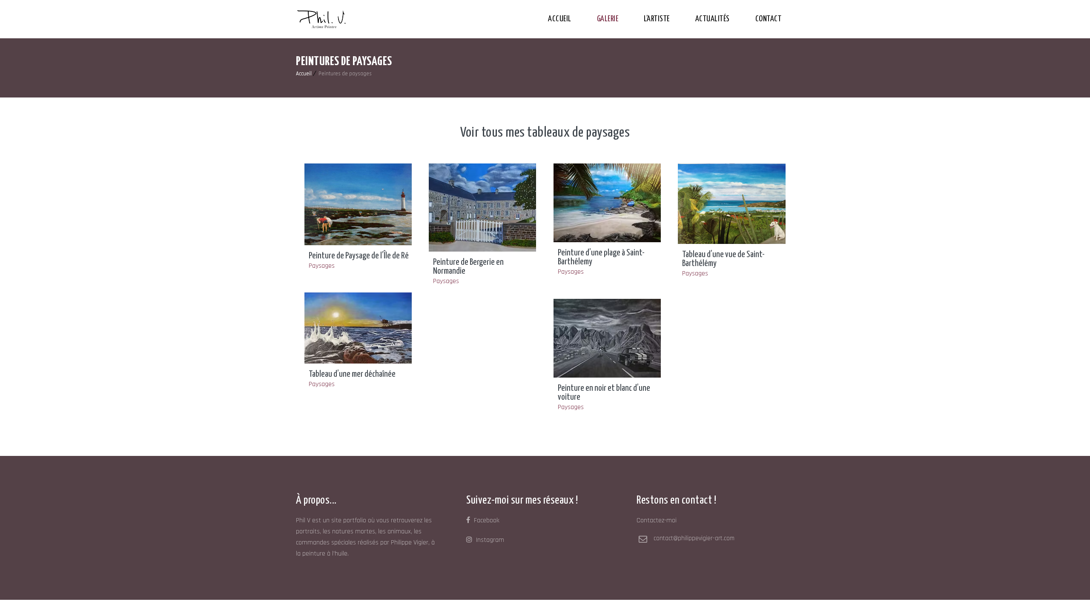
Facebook (485, 520)
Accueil (559, 19)
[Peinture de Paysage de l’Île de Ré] (358, 204)
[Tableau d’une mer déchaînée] (358, 328)
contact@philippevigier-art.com (694, 538)
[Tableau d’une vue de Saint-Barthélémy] (732, 203)
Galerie (608, 19)
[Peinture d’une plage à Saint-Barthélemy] (607, 202)
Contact (768, 19)
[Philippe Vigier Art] (321, 19)
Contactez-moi (657, 520)
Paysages (322, 265)
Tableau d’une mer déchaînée (352, 374)
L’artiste (657, 19)
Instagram (489, 540)
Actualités (712, 19)
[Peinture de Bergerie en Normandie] (482, 207)
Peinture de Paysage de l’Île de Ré (359, 256)
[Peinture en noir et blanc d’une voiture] (607, 338)
